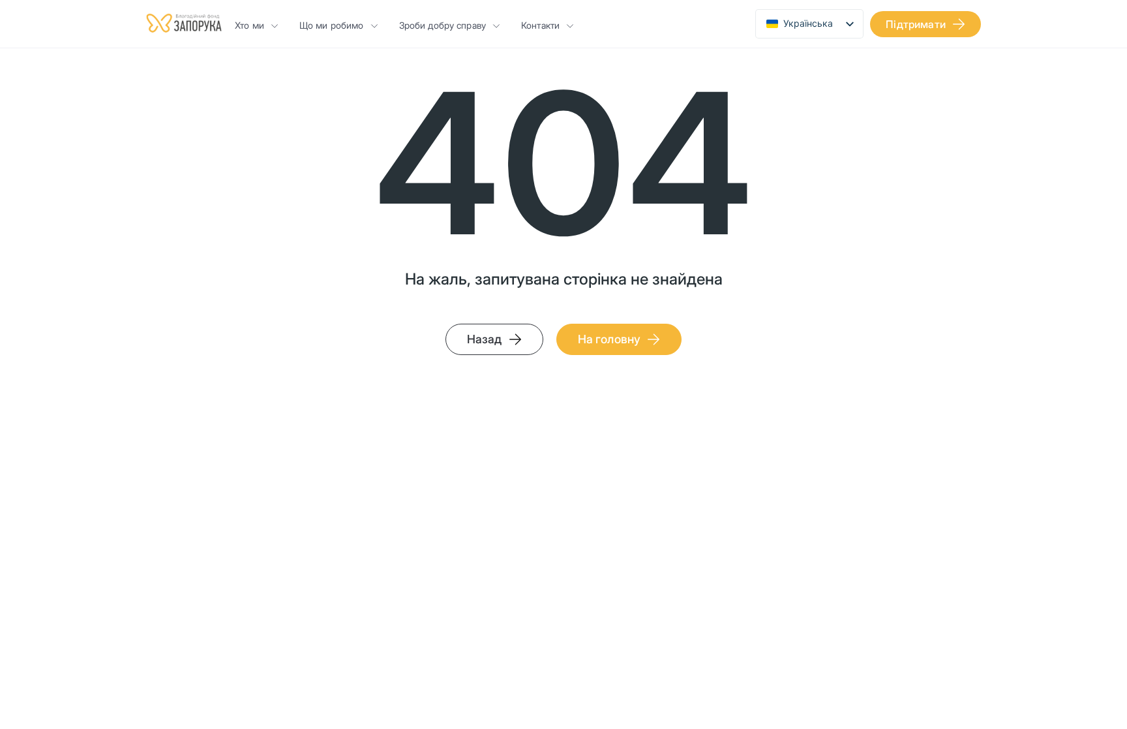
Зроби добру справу (443, 25)
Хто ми (249, 25)
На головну (609, 339)
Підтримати (916, 24)
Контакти (540, 25)
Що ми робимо (331, 25)
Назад (484, 339)
